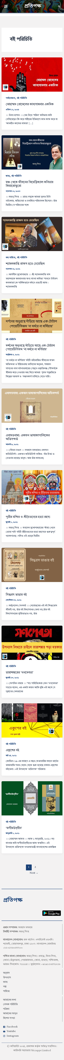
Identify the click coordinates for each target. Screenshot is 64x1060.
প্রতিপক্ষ (32, 6)
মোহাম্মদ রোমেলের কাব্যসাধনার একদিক (30, 104)
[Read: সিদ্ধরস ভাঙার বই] (32, 564)
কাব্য (8, 176)
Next (34, 873)
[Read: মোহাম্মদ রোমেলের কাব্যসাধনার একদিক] (32, 74)
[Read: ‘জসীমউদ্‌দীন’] (32, 798)
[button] (5, 6)
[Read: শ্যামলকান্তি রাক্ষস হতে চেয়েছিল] (32, 233)
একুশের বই (12, 750)
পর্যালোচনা (10, 98)
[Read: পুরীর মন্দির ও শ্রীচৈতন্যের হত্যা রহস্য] (32, 487)
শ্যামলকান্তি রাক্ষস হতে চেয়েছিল (25, 263)
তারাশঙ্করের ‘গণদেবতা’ (19, 672)
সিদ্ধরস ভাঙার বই (16, 594)
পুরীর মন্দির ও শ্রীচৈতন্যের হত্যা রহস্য (28, 517)
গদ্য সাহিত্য (10, 257)
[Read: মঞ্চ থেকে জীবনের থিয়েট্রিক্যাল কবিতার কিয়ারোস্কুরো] (32, 152)
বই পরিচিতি (22, 98)
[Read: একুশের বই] (32, 720)
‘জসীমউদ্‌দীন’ (14, 828)
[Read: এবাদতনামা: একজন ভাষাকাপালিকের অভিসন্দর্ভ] (32, 405)
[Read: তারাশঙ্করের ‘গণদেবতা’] (32, 642)
